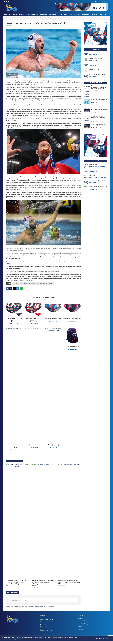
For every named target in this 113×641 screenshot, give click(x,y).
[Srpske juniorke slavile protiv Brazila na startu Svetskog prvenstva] (87, 118)
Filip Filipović (16, 283)
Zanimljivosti (86, 14)
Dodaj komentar (19, 26)
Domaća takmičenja (32, 14)
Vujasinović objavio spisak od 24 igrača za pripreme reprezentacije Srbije (69, 582)
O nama (97, 1)
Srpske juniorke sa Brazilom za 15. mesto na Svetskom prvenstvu (98, 87)
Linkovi (108, 1)
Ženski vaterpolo (75, 14)
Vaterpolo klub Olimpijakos (28, 283)
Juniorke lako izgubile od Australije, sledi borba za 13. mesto (99, 109)
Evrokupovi (43, 14)
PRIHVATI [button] (108, 638)
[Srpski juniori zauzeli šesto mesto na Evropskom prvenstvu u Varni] (87, 126)
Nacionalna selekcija (16, 18)
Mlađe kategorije (62, 14)
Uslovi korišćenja (82, 621)
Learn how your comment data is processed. (41, 606)
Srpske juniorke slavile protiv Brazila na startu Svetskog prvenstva (98, 117)
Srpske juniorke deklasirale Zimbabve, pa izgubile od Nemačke (99, 101)
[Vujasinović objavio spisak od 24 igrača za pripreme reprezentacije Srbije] (69, 521)
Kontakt (103, 1)
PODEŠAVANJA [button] (100, 638)
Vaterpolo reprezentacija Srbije (45, 283)
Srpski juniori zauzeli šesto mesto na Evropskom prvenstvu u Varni (99, 126)
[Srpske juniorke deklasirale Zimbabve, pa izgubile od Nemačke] (87, 101)
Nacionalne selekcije (17, 14)
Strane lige (52, 14)
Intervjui (95, 14)
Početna (7, 14)
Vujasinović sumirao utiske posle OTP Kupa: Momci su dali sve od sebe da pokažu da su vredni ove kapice (43, 583)
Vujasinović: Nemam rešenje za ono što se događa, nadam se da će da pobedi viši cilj (16, 582)
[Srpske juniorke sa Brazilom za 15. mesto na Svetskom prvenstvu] (87, 91)
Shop (101, 14)
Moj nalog (80, 629)
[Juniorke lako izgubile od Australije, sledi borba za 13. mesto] (87, 109)
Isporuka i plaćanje (83, 624)
